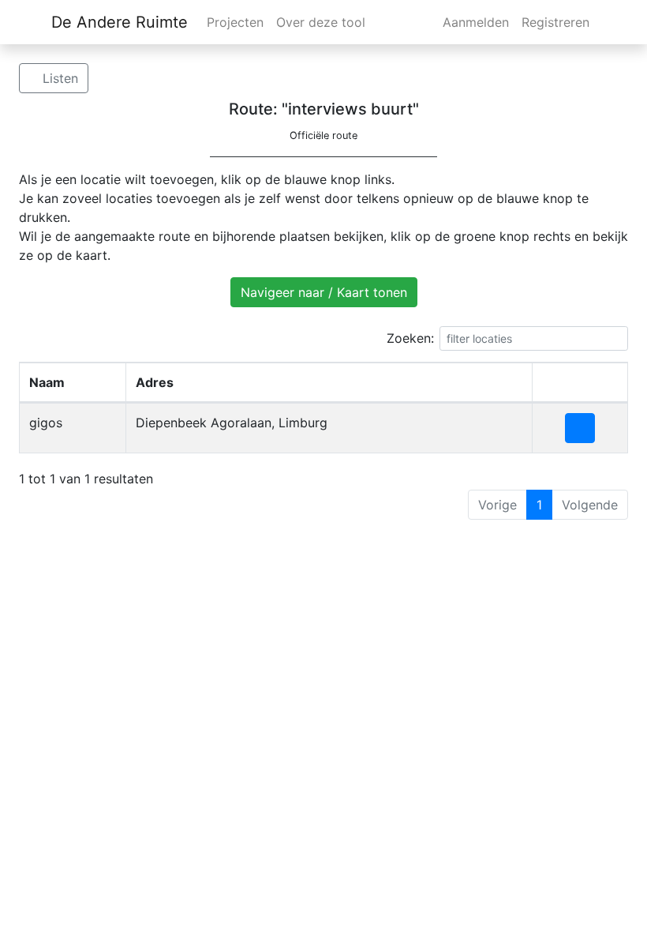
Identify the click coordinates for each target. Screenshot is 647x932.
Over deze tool (320, 22)
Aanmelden (476, 22)
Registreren (555, 22)
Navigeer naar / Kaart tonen (324, 292)
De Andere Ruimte (119, 22)
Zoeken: (410, 338)
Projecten (235, 22)
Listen (58, 78)
